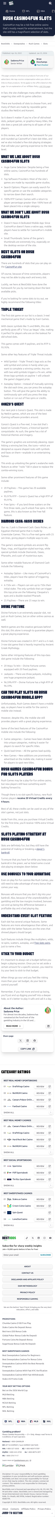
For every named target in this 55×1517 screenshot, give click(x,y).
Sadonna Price (17, 60)
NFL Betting (8, 1407)
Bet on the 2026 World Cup (15, 1390)
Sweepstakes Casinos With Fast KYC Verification (24, 1370)
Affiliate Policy (28, 1509)
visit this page (44, 86)
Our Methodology (27, 1286)
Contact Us (27, 1273)
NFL (10, 1421)
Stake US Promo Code (12, 1379)
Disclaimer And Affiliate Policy (27, 1279)
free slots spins (42, 943)
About (27, 1266)
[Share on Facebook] (35, 1040)
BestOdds (5, 44)
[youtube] (50, 1238)
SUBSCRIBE (45, 1255)
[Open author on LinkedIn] (48, 1026)
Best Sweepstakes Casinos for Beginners (21, 1355)
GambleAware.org (21, 1460)
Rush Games (34, 44)
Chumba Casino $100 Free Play (16, 1323)
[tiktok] (26, 1238)
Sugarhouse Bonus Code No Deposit (19, 1344)
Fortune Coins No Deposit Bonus (17, 1339)
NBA (23, 1421)
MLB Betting (8, 1394)
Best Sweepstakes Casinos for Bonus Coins (22, 1359)
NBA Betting (8, 1398)
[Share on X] (20, 1040)
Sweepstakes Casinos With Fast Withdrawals (23, 1375)
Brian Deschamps (42, 60)
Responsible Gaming (27, 1299)
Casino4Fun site (13, 266)
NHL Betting (8, 1411)
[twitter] (32, 1238)
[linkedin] (38, 1238)
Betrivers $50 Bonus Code (14, 1331)
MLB (36, 1421)
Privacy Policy (27, 1292)
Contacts (15, 1509)
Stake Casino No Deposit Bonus (16, 1327)
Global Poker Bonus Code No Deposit (19, 1335)
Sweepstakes (19, 44)
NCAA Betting (9, 1403)
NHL (49, 1421)
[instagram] (44, 1238)
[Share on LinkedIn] (28, 1040)
